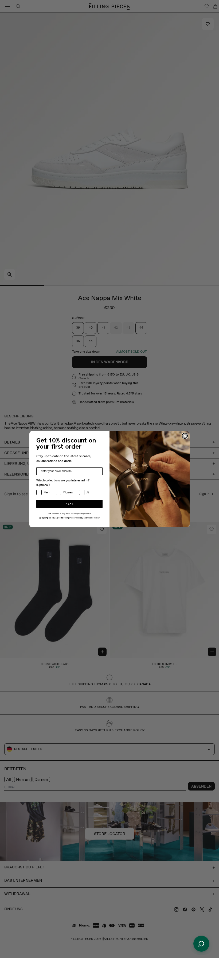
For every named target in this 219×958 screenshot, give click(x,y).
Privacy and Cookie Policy (88, 518)
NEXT (69, 504)
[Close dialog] (184, 435)
